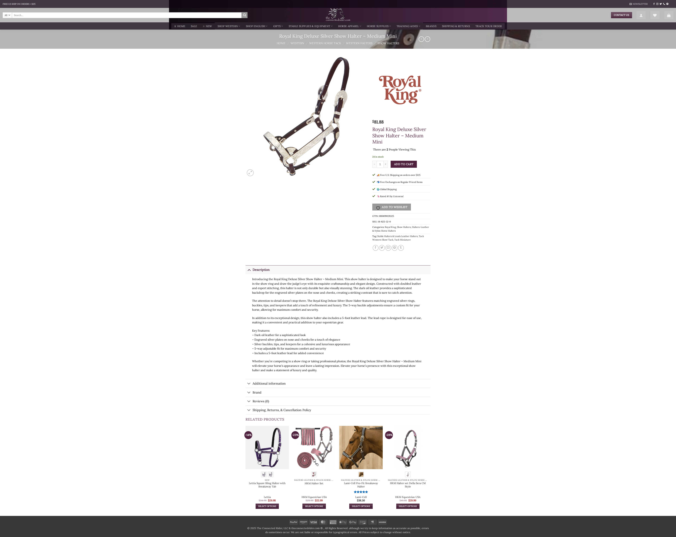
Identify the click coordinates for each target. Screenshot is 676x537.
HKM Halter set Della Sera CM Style (408, 485)
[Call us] (664, 4)
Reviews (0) (261, 401)
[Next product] (421, 39)
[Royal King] (401, 89)
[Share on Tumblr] (401, 248)
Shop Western (228, 26)
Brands (431, 26)
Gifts (277, 26)
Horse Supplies (378, 26)
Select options (267, 506)
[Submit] (245, 15)
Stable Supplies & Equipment (309, 26)
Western (297, 43)
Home (281, 43)
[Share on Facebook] (375, 248)
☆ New (207, 26)
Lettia (267, 497)
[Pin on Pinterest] (395, 248)
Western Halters (359, 43)
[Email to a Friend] (388, 248)
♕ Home (179, 26)
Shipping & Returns (456, 26)
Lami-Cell (361, 497)
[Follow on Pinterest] (667, 4)
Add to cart (404, 164)
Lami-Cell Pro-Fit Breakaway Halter (361, 485)
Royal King (390, 227)
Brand (257, 392)
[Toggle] (249, 269)
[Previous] (245, 471)
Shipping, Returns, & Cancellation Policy (282, 410)
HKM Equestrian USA (314, 497)
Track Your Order (488, 26)
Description (261, 270)
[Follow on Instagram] (657, 4)
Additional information (269, 383)
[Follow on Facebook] (654, 4)
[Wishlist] (654, 15)
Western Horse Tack (325, 43)
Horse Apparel (348, 26)
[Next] (429, 471)
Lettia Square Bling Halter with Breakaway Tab (267, 485)
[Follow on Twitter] (661, 4)
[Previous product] (427, 39)
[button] (638, 4)
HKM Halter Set (314, 483)
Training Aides (407, 26)
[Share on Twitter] (382, 248)
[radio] (264, 474)
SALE (194, 26)
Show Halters (388, 43)
